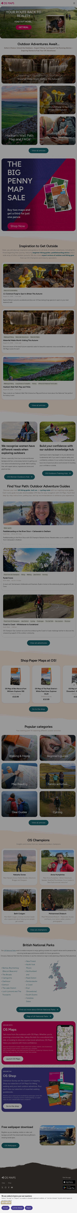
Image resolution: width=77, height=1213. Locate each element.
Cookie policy (6, 1203)
